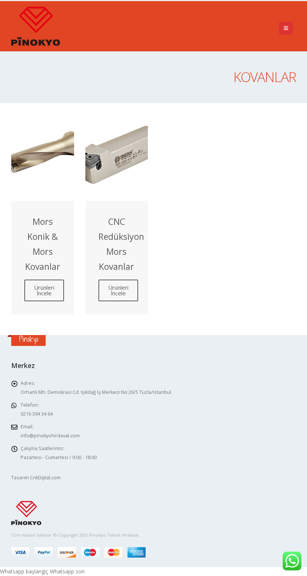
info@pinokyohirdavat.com (50, 435)
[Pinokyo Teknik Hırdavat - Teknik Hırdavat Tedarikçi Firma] (35, 26)
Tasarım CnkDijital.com (36, 477)
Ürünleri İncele (44, 290)
